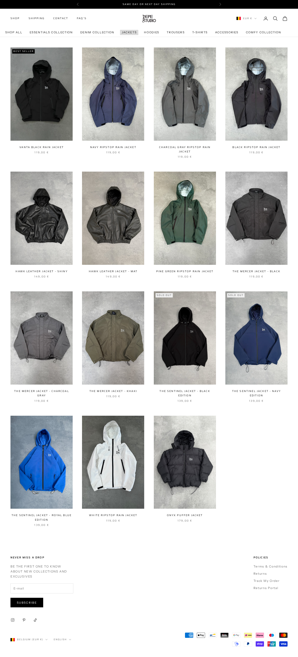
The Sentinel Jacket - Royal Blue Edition (42, 517)
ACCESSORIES (226, 32)
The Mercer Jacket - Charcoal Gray (41, 393)
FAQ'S (82, 18)
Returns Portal (265, 588)
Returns (260, 574)
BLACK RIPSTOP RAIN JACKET (256, 147)
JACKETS (129, 32)
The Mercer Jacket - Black (256, 271)
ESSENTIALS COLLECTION (51, 32)
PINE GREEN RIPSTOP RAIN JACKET (185, 271)
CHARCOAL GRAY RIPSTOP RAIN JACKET (185, 149)
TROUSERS (176, 32)
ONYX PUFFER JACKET (185, 515)
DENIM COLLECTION (97, 32)
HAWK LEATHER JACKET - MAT (113, 271)
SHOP (15, 18)
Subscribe (27, 602)
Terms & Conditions (270, 566)
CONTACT (60, 18)
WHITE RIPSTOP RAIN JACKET (113, 515)
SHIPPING (37, 18)
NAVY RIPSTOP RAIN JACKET (113, 147)
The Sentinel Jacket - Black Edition (184, 393)
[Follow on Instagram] (12, 620)
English (60, 639)
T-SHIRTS (200, 32)
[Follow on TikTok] (35, 620)
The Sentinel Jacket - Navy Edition (256, 393)
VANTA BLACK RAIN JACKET (41, 147)
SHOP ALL (13, 32)
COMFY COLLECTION (263, 32)
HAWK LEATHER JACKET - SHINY (41, 271)
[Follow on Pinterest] (24, 620)
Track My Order (266, 581)
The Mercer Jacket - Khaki (113, 391)
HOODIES (151, 32)
